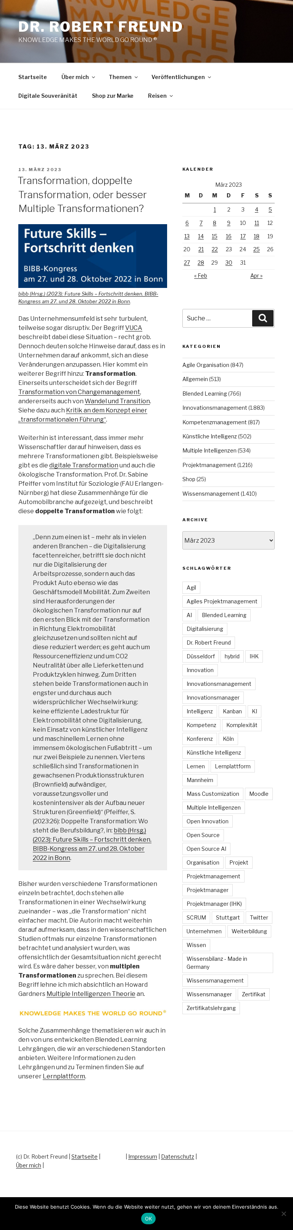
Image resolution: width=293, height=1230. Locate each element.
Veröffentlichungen (178, 77)
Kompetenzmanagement (214, 422)
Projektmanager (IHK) (214, 903)
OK (148, 1218)
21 (201, 249)
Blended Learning (204, 393)
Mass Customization (213, 793)
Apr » (256, 275)
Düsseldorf (201, 656)
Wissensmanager (209, 994)
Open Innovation (208, 821)
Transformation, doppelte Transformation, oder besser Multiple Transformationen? (82, 194)
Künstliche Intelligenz (209, 436)
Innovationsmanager (213, 697)
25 (256, 249)
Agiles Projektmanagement (222, 601)
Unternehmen (204, 931)
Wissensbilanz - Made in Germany (217, 962)
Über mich (75, 77)
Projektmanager (208, 890)
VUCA (133, 327)
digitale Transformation (83, 465)
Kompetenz (201, 725)
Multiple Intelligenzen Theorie (91, 993)
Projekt (238, 862)
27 (187, 262)
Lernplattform (64, 1076)
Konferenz (200, 738)
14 (201, 236)
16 (229, 236)
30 (228, 262)
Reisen (157, 95)
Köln (228, 738)
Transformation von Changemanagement (79, 392)
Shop (188, 479)
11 (256, 223)
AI (189, 615)
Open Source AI (206, 848)
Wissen (196, 945)
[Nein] (283, 1213)
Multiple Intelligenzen (209, 450)
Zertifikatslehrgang (211, 1008)
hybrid (232, 656)
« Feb (200, 275)
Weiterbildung (249, 931)
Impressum (142, 1156)
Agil (191, 587)
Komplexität (242, 725)
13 (187, 236)
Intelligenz (200, 711)
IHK (254, 656)
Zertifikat (254, 994)
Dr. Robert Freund (101, 26)
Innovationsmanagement (214, 407)
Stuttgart (228, 917)
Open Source (203, 835)
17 (243, 236)
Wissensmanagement (211, 493)
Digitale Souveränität (47, 95)
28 (201, 262)
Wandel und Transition (117, 401)
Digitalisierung (205, 629)
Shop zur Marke (113, 95)
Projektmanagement (209, 465)
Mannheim (200, 780)
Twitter (259, 917)
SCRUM (196, 917)
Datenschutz (177, 1156)
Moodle (259, 793)
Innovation (200, 670)
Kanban (232, 711)
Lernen (196, 766)
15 (214, 236)
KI (254, 711)
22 (215, 249)
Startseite (32, 77)
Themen (120, 77)
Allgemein (195, 379)
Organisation (203, 862)
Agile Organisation (205, 365)
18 (256, 236)
